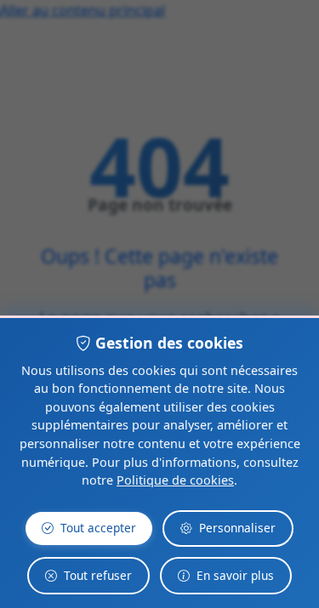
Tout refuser (98, 575)
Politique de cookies (175, 480)
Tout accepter (98, 528)
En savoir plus (235, 575)
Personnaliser (237, 528)
